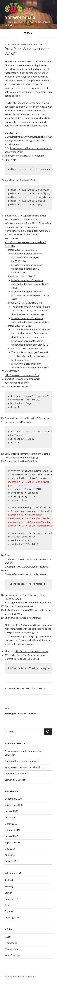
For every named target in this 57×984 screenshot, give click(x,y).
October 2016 (12, 861)
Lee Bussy (37, 44)
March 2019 (11, 823)
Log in (8, 936)
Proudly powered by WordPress (20, 976)
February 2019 (12, 830)
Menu (30, 33)
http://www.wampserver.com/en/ (22, 375)
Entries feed (11, 943)
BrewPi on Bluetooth (15, 780)
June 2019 (10, 817)
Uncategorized (12, 917)
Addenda (9, 880)
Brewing (14, 688)
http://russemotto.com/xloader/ (31, 651)
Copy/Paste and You (15, 773)
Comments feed (13, 949)
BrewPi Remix (20, 18)
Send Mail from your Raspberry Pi (22, 761)
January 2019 (11, 836)
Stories (8, 905)
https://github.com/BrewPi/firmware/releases (28, 602)
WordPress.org (13, 955)
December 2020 (13, 798)
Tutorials (39, 688)
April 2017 (10, 855)
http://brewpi (34, 617)
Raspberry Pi (11, 899)
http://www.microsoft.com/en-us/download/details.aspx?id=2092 (27, 269)
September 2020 (14, 805)
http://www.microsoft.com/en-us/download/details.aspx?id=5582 (27, 257)
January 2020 (12, 811)
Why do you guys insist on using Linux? (25, 767)
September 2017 (13, 842)
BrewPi (26, 688)
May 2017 (10, 848)
